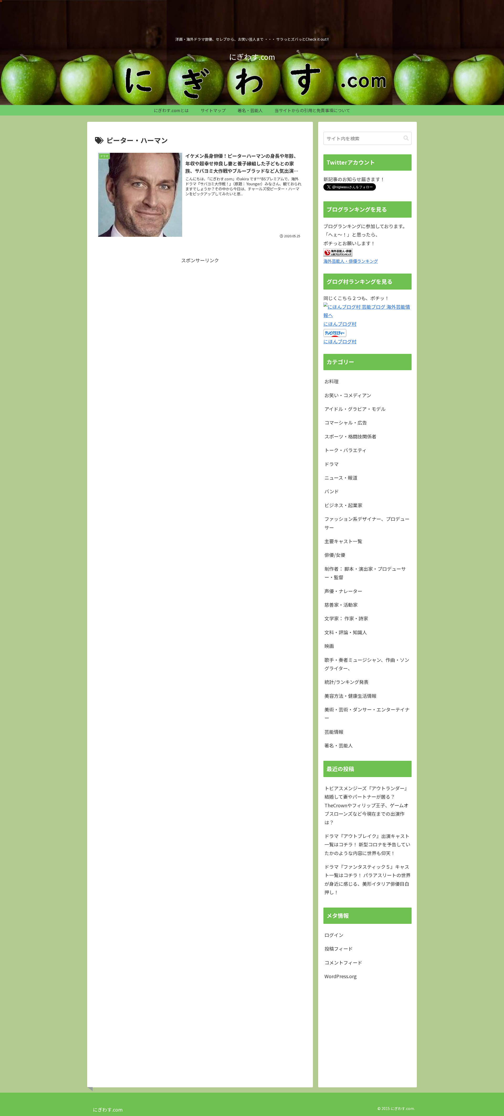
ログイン (333, 934)
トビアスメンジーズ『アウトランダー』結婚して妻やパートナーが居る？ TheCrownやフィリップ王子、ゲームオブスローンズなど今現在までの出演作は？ (366, 805)
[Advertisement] (200, 301)
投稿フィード (338, 948)
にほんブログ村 (339, 323)
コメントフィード (343, 962)
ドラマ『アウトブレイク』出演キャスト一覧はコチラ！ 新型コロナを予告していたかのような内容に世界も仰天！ (367, 844)
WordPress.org (340, 976)
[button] (406, 138)
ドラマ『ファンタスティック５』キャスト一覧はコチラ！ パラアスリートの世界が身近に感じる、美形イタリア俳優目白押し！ (367, 879)
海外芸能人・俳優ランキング (350, 261)
